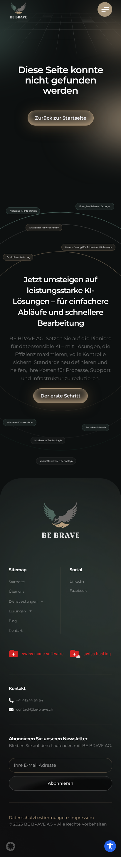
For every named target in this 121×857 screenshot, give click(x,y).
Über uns (16, 591)
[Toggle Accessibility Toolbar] (110, 846)
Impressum (82, 817)
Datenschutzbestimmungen (38, 817)
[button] (10, 846)
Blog (13, 621)
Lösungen (17, 611)
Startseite (17, 581)
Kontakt (16, 630)
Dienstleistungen (23, 601)
